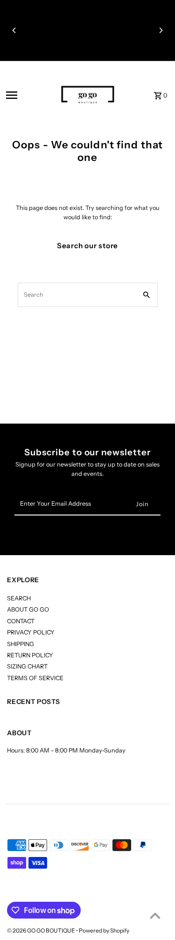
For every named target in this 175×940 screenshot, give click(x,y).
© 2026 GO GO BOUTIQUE (41, 930)
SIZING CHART (27, 666)
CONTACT (21, 621)
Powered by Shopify (104, 930)
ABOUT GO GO (28, 609)
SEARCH (19, 598)
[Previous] (14, 30)
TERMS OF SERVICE (35, 678)
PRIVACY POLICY (31, 632)
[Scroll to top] (155, 915)
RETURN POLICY (30, 655)
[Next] (161, 30)
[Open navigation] (26, 95)
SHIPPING (20, 644)
